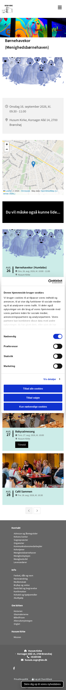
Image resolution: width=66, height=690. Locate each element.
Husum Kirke (18, 631)
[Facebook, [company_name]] (14, 668)
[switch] (57, 346)
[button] (59, 7)
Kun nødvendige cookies (33, 406)
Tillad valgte (33, 397)
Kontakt (16, 527)
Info (14, 569)
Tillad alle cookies (33, 388)
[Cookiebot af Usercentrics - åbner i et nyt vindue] (48, 281)
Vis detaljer (49, 379)
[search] (65, 23)
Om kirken (17, 605)
